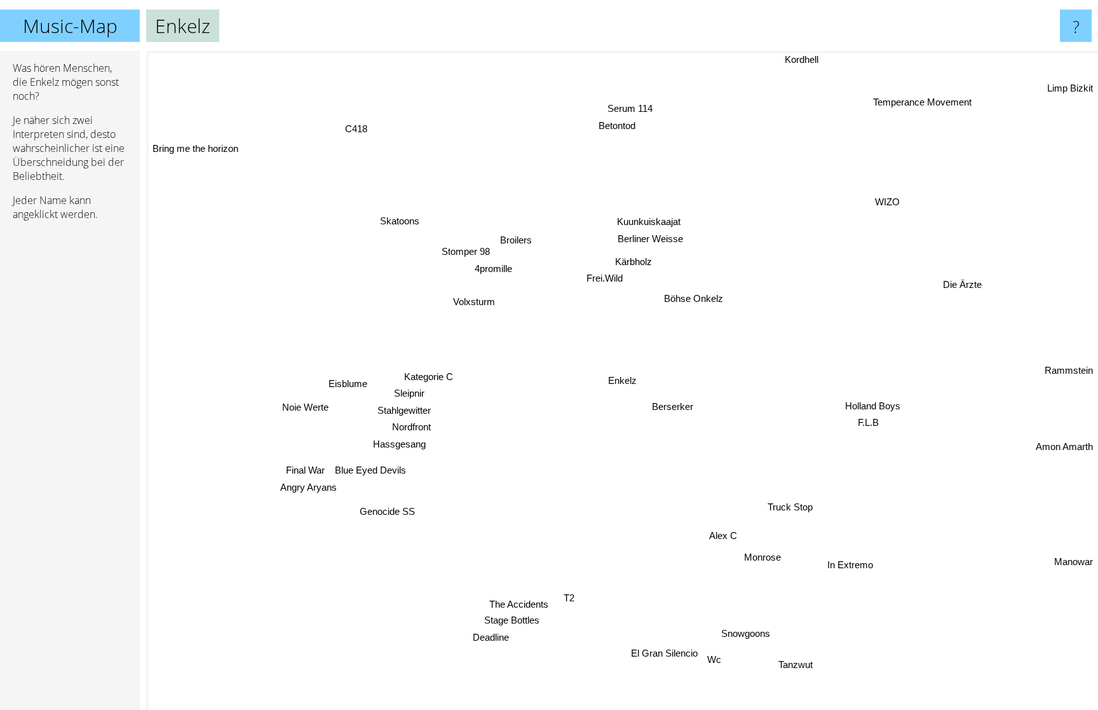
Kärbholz (632, 261)
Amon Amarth (1064, 445)
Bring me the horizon (195, 148)
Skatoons (399, 222)
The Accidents (518, 603)
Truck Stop (788, 508)
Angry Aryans (308, 486)
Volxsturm (474, 302)
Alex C (725, 534)
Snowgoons (744, 633)
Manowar (1073, 561)
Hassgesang (398, 443)
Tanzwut (796, 664)
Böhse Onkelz (693, 298)
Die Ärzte (962, 284)
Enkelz (622, 380)
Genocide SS (386, 510)
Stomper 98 (465, 252)
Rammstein (1069, 369)
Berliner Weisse (649, 238)
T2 (572, 598)
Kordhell (801, 59)
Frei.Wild (604, 278)
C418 (362, 125)
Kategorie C (427, 376)
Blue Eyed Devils (370, 469)
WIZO (887, 201)
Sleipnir (409, 393)
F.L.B (869, 421)
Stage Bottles (511, 620)
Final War (305, 469)
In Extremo (851, 565)
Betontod (617, 125)
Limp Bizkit (1070, 88)
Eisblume (348, 384)
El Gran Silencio (665, 652)
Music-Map (70, 26)
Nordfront (411, 426)
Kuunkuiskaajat (648, 221)
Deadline (489, 636)
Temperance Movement (921, 102)
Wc (714, 660)
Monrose (765, 556)
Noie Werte (304, 406)
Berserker (672, 407)
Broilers (515, 240)
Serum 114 (629, 108)
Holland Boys (873, 404)
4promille (493, 269)
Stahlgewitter (403, 410)
